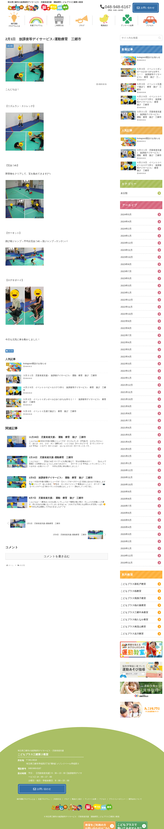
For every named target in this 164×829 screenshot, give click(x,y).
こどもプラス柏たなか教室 (134, 619)
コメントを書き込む (57, 556)
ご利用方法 (57, 799)
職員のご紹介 (77, 799)
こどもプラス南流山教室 (133, 626)
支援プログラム (44, 799)
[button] (159, 37)
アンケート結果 (90, 799)
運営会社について (135, 799)
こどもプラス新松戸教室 (133, 584)
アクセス (102, 799)
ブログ (66, 799)
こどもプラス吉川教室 (132, 633)
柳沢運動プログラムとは (26, 799)
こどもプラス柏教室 (131, 591)
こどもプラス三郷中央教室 (134, 612)
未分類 (10, 351)
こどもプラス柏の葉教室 (133, 605)
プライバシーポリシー (117, 799)
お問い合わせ (148, 7)
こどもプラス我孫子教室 (133, 598)
